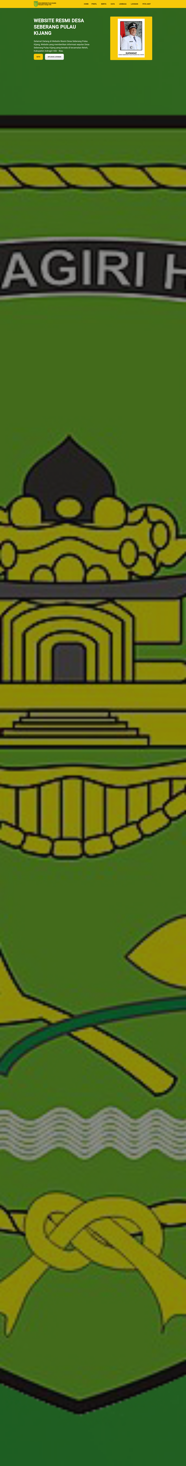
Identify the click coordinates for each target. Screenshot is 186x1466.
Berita (103, 4)
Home (86, 4)
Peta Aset (147, 4)
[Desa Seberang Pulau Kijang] (45, 4)
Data (113, 4)
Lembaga (122, 4)
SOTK (38, 57)
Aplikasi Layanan (54, 57)
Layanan (134, 4)
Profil (94, 4)
